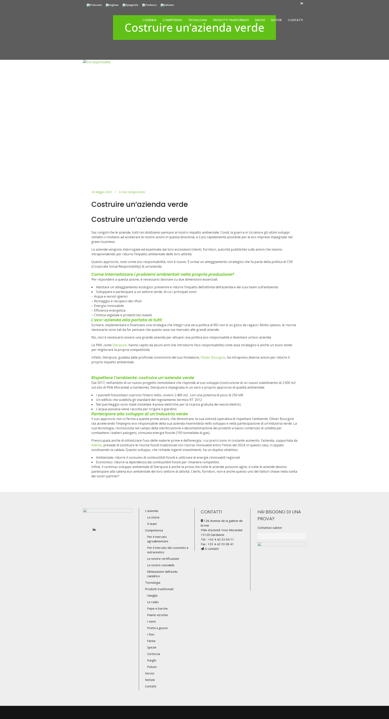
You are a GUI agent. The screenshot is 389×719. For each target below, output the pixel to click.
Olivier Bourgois (213, 357)
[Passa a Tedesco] (149, 5)
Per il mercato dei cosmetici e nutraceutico (167, 550)
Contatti (150, 686)
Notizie (150, 680)
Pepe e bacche (157, 608)
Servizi (149, 673)
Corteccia (153, 654)
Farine (151, 641)
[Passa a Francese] (94, 5)
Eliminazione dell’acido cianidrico (162, 573)
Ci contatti (211, 549)
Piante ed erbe (157, 615)
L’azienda (151, 511)
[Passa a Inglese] (112, 5)
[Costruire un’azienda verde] (194, 121)
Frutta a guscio (157, 628)
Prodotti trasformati (159, 589)
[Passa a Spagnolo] (130, 5)
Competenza (154, 530)
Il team (152, 524)
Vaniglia (152, 595)
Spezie (151, 647)
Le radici (153, 602)
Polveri (152, 667)
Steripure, (120, 345)
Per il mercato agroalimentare (157, 539)
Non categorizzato (133, 192)
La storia (153, 517)
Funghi (151, 660)
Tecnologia (152, 582)
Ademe (96, 445)
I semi (151, 621)
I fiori (150, 634)
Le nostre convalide (160, 565)
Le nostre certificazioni (163, 559)
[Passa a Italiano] (167, 5)
